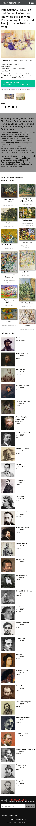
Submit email (30, 806)
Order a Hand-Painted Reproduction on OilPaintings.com (17, 83)
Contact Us (13, 815)
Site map (4, 815)
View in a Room (27, 60)
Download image (11, 60)
